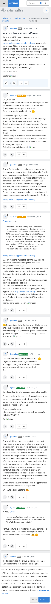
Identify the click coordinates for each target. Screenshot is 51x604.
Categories (19, 11)
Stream (3, 11)
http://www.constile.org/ (25, 291)
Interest (10, 11)
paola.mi (13, 95)
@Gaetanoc (8, 221)
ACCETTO (44, 600)
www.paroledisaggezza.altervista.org (19, 43)
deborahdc (14, 354)
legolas (12, 388)
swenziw (13, 557)
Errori (12, 512)
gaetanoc (13, 28)
